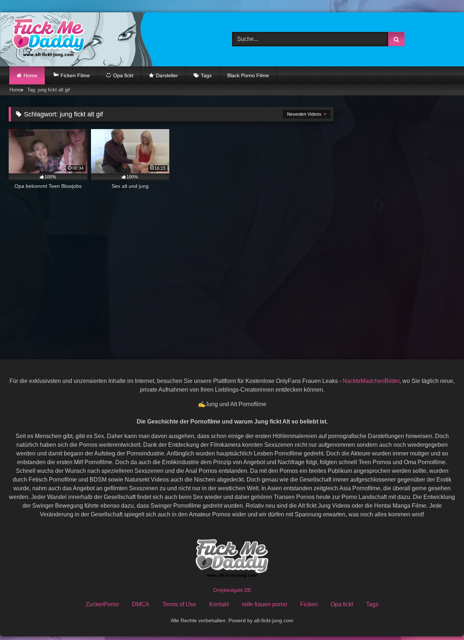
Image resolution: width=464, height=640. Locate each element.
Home (30, 75)
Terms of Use (179, 604)
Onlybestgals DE (232, 590)
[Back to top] (442, 618)
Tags (206, 75)
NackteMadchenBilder (371, 381)
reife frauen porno (264, 604)
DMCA (140, 604)
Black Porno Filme (248, 75)
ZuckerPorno (102, 604)
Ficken (309, 604)
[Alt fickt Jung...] (47, 39)
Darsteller (167, 75)
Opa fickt (342, 604)
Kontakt (219, 604)
